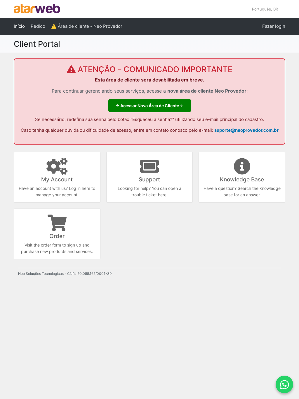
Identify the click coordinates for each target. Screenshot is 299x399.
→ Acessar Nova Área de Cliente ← (150, 105)
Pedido (38, 26)
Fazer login (273, 26)
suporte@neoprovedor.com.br (246, 130)
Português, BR (265, 9)
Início (19, 26)
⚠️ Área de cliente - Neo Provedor (86, 26)
